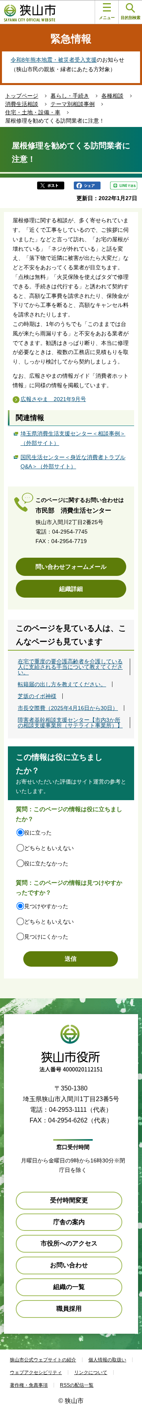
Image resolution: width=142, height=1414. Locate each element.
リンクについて (90, 1372)
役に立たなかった (46, 863)
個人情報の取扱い (107, 1359)
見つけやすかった (46, 906)
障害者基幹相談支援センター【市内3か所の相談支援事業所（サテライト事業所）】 (70, 722)
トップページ (21, 96)
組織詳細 (71, 588)
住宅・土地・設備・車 (32, 112)
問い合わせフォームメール (71, 566)
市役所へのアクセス (69, 1243)
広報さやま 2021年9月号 (53, 399)
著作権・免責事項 (29, 1385)
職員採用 (69, 1308)
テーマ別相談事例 (72, 104)
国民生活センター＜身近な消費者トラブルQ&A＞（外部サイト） (73, 462)
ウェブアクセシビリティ (36, 1372)
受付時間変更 (69, 1200)
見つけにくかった (46, 936)
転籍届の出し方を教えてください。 (62, 684)
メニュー (107, 17)
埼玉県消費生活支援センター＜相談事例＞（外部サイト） (73, 438)
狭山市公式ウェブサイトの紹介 (43, 1359)
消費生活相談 (21, 104)
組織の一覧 (69, 1286)
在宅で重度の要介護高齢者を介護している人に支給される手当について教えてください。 (70, 667)
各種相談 (112, 96)
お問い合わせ (69, 1265)
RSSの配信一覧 (76, 1385)
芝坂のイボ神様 (37, 696)
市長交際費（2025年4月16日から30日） (68, 708)
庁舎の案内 (69, 1222)
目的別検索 (130, 17)
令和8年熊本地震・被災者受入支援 (54, 60)
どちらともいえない (49, 848)
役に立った (38, 832)
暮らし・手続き (69, 96)
